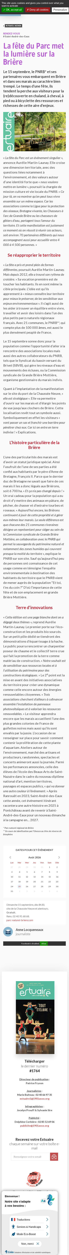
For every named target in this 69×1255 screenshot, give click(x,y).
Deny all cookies (38, 9)
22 (49, 881)
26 (27, 886)
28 (19, 867)
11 (19, 877)
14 (42, 877)
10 (12, 877)
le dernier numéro (34, 1066)
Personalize (60, 9)
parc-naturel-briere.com (19, 920)
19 (27, 881)
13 (34, 877)
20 (34, 881)
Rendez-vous (11, 33)
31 (42, 867)
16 (57, 877)
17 (12, 881)
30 (34, 867)
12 (27, 877)
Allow (43, 943)
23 (57, 881)
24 (12, 886)
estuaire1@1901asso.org (34, 1098)
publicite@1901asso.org (34, 1125)
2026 (38, 857)
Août (31, 857)
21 (42, 881)
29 (27, 867)
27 (12, 867)
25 (19, 886)
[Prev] (10, 857)
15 (49, 877)
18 (19, 881)
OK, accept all (13, 9)
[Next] (58, 857)
